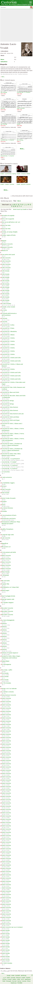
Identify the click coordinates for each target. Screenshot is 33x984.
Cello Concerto (6, 257)
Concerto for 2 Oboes (8, 334)
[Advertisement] (16, 25)
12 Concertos (6, 471)
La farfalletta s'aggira (8, 483)
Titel (14, 201)
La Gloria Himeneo (7, 508)
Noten (2, 59)
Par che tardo (6, 580)
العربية (4, 977)
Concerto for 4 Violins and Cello (11, 372)
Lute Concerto (6, 538)
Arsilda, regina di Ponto (9, 235)
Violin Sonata (6, 930)
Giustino (4, 501)
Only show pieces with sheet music (22, 196)
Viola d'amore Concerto (9, 695)
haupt (8, 975)
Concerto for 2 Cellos (8, 325)
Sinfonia (4, 623)
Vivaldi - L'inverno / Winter (23, 173)
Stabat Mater (5, 661)
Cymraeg (13, 977)
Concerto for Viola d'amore (10, 407)
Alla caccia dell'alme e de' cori (11, 222)
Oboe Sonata (5, 572)
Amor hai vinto (6, 225)
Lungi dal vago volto (8, 534)
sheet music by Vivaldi (19, 209)
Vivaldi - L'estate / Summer (7, 184)
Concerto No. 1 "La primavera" (11, 458)
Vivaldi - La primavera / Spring (8, 173)
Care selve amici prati (8, 254)
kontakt (17, 975)
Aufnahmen (4, 61)
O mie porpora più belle (9, 552)
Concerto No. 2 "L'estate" (9, 462)
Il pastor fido (5, 584)
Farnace (4, 486)
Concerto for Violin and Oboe (10, 417)
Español (28, 977)
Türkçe (28, 981)
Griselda (4, 511)
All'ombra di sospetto (8, 215)
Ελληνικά (18, 977)
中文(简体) (19, 982)
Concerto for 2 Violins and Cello (11, 357)
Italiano (14, 979)
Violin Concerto (6, 698)
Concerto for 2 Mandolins (9, 331)
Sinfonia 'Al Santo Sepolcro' (10, 653)
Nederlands (28, 979)
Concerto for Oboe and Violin (10, 392)
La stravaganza (6, 664)
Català (8, 977)
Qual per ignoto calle (8, 599)
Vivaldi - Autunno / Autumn (24, 184)
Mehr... (3, 76)
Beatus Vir (5, 250)
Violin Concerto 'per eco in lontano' (12, 927)
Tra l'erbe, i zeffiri (7, 670)
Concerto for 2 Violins (8, 338)
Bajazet (4, 240)
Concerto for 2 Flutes (8, 328)
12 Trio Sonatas (6, 683)
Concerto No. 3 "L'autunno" (10, 465)
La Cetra (4, 310)
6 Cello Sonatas (6, 303)
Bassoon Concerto (7, 244)
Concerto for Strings (8, 400)
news (12, 975)
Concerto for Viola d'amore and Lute (13, 413)
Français (4, 979)
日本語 (18, 979)
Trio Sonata (5, 673)
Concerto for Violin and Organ (11, 420)
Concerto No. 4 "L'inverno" (10, 468)
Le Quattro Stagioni (7, 602)
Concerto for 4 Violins (8, 369)
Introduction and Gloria (9, 518)
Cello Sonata (5, 271)
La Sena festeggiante (8, 620)
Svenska (24, 981)
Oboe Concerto (6, 555)
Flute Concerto (6, 489)
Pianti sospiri (5, 590)
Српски (19, 981)
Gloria (3, 504)
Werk (19, 201)
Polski (4, 981)
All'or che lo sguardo (8, 219)
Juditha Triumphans (7, 529)
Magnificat (5, 543)
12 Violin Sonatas (7, 963)
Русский (14, 981)
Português (8, 981)
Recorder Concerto (7, 608)
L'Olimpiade (5, 575)
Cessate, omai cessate (8, 307)
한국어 (22, 979)
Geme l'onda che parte (8, 498)
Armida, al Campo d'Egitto (9, 232)
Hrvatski (9, 979)
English (23, 977)
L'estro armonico (7, 477)
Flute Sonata (5, 492)
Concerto (4, 318)
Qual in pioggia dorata (8, 596)
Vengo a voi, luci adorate (9, 688)
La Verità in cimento (8, 691)
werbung (23, 975)
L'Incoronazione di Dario (9, 515)
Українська (13, 982)
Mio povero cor (6, 546)
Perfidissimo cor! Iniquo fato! (10, 587)
